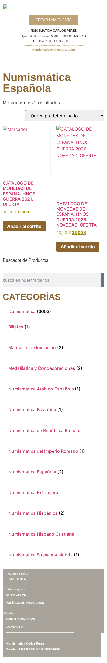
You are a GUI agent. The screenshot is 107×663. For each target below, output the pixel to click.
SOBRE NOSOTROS (20, 618)
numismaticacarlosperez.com (53, 49)
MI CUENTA (17, 579)
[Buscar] (102, 280)
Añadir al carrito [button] (24, 226)
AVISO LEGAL (16, 594)
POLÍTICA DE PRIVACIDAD (25, 603)
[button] (54, 61)
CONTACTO (14, 626)
